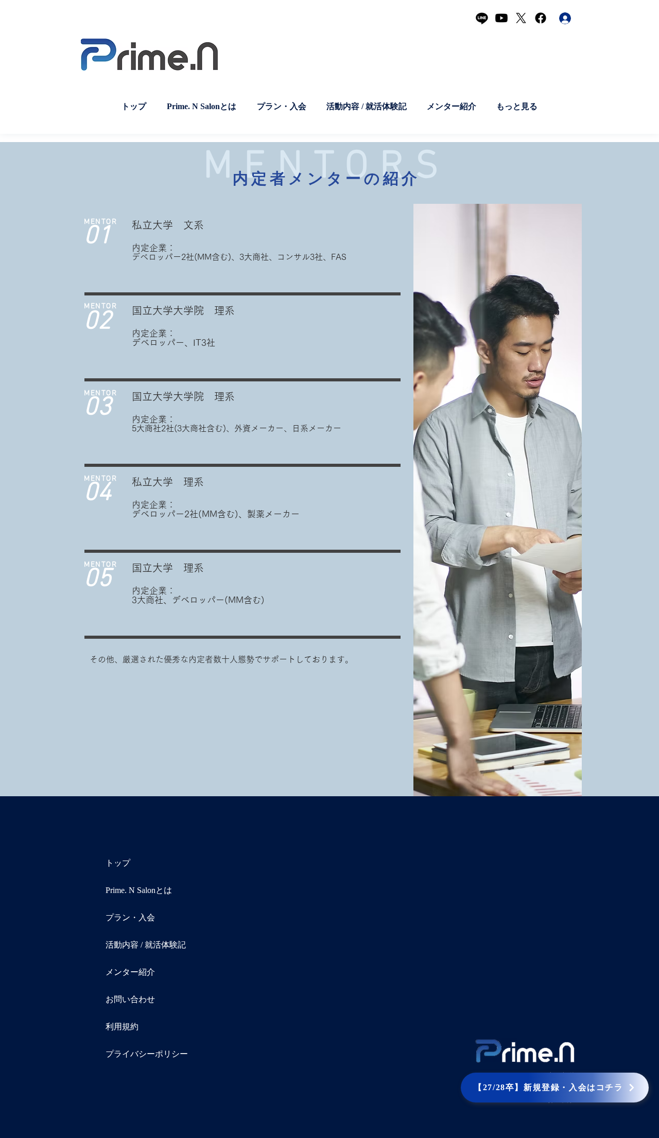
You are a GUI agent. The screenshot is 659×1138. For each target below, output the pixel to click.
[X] (521, 18)
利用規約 (122, 1026)
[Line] (482, 18)
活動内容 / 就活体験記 (146, 944)
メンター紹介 (130, 972)
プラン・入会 (130, 917)
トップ (118, 863)
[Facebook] (540, 18)
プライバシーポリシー (147, 1053)
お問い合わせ (130, 999)
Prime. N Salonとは (139, 890)
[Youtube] (501, 18)
